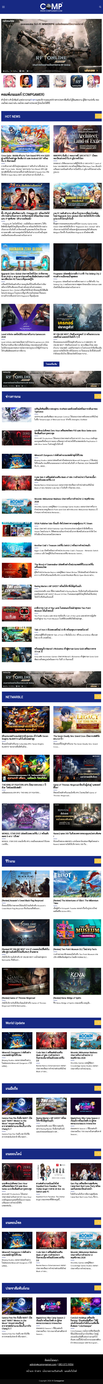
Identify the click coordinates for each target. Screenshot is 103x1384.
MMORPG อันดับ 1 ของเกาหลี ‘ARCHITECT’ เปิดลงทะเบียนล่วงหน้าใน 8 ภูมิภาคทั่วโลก (75, 157)
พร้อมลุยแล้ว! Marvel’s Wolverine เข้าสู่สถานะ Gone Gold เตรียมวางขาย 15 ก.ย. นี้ (65, 650)
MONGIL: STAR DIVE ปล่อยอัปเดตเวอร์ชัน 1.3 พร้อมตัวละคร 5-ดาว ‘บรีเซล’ (25, 835)
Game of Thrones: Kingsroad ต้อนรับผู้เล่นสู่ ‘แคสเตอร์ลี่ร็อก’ (76, 786)
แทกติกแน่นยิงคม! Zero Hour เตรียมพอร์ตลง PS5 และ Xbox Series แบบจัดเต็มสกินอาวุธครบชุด (65, 432)
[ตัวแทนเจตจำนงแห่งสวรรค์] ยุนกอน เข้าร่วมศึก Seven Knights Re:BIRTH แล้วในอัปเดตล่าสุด (25, 737)
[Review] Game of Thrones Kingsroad (18, 998)
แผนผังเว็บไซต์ (70, 1371)
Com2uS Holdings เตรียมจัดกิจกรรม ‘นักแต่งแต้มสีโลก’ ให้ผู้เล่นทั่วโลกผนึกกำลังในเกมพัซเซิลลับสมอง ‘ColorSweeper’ (85, 1321)
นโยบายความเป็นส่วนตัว (52, 1371)
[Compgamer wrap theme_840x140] (51, 379)
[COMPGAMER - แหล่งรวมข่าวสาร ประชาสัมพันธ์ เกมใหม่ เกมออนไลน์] (51, 6)
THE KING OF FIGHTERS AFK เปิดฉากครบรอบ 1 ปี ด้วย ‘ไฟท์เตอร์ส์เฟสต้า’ (24, 786)
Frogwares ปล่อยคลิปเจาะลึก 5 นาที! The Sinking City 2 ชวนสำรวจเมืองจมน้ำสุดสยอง (77, 275)
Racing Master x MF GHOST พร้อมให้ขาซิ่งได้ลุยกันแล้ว (58, 586)
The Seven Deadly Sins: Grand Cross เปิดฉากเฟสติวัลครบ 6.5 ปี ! (76, 737)
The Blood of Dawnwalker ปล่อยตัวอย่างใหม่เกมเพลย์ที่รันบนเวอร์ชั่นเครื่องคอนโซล (64, 566)
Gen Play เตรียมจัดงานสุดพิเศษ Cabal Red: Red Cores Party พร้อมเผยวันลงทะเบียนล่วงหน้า (85, 1186)
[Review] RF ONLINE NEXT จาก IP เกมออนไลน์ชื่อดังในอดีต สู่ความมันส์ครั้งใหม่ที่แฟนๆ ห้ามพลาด (25, 950)
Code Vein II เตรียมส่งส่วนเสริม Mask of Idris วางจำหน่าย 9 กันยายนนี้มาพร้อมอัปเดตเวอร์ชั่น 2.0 (65, 478)
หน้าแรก (30, 1371)
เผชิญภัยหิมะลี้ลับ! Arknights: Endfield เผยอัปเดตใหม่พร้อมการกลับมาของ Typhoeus (65, 410)
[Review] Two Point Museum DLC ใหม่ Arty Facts (75, 949)
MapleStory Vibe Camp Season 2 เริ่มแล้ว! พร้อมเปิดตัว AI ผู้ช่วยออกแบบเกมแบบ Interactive (85, 1121)
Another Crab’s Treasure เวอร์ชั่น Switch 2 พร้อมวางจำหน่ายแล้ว (62, 545)
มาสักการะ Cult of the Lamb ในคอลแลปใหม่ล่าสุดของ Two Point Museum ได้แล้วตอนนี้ (62, 609)
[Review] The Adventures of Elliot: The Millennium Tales (75, 902)
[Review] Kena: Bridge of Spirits (67, 998)
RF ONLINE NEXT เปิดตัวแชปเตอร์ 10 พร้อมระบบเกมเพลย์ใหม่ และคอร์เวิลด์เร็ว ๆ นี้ (76, 335)
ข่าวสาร (33, 99)
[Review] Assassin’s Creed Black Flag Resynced (22, 900)
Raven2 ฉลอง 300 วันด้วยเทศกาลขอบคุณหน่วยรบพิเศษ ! (77, 835)
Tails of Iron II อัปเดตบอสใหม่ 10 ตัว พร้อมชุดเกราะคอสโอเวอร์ (61, 629)
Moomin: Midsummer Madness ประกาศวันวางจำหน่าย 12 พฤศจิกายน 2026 (64, 500)
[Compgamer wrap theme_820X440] (51, 45)
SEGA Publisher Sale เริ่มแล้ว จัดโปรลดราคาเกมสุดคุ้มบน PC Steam (63, 523)
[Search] (100, 7)
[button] (3, 7)
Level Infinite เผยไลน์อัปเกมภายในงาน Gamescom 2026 (23, 335)
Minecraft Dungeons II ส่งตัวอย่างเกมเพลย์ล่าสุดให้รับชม (58, 455)
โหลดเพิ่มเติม (51, 364)
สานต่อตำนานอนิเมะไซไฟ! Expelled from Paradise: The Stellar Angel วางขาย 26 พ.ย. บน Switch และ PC (50, 1187)
